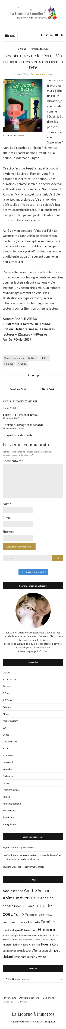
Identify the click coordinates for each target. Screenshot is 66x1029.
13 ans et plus (10, 679)
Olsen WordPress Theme (25, 1021)
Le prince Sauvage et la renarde (23, 424)
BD (4, 727)
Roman (6, 796)
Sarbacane (9, 950)
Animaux (11, 897)
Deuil (18, 915)
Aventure (29, 897)
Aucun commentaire (41, 73)
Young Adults (9, 824)
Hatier (44, 357)
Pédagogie (8, 776)
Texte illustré (9, 810)
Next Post (48, 389)
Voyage (41, 957)
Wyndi (6, 847)
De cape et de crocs (25, 847)
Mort (43, 939)
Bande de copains (14, 357)
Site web (8, 532)
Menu (11, 35)
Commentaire (13, 461)
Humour (8, 363)
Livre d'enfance (25, 939)
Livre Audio (8, 762)
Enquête (34, 922)
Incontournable (29, 935)
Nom (7, 504)
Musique (50, 939)
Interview (42, 935)
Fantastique (12, 930)
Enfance (21, 922)
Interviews (8, 755)
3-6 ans (6, 686)
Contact (22, 1001)
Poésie (6, 783)
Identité (6, 935)
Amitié (30, 890)
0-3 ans (6, 672)
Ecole (41, 914)
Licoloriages (49, 997)
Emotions (9, 922)
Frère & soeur (29, 930)
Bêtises (32, 357)
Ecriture (48, 914)
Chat (21, 906)
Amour (43, 890)
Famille (48, 921)
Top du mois (9, 817)
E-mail (8, 518)
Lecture (13, 939)
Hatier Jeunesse (26, 329)
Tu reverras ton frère (33, 866)
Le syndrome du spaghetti (19, 435)
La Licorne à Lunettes (33, 1014)
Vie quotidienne (25, 956)
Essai (5, 748)
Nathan (16, 944)
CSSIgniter (49, 1021)
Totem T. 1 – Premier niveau (20, 414)
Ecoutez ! (9, 1001)
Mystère (7, 944)
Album (6, 714)
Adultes (7, 707)
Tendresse (40, 950)
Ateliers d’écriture (29, 997)
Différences (29, 914)
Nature (24, 944)
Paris (31, 945)
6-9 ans (22, 48)
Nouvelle (7, 769)
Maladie (36, 939)
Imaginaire (16, 935)
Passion (36, 945)
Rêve (55, 944)
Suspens (27, 950)
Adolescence (13, 891)
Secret (18, 950)
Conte (6, 734)
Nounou (22, 363)
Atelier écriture (10, 720)
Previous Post (18, 389)
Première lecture (39, 48)
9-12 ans (7, 700)
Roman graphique (12, 803)
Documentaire (10, 741)
